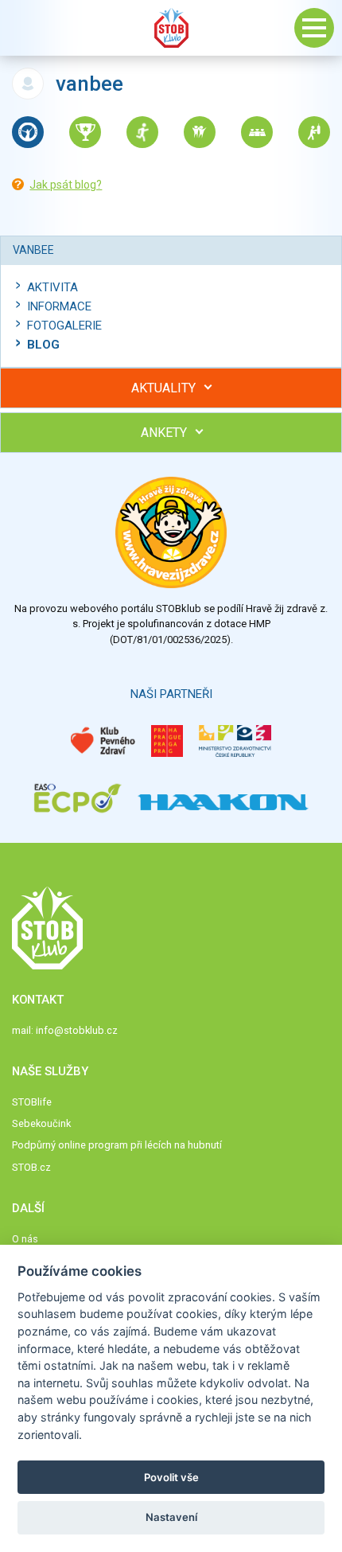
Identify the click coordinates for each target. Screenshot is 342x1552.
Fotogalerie (64, 325)
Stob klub (171, 28)
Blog (43, 344)
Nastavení (171, 1517)
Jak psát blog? (65, 184)
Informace (59, 306)
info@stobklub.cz (77, 1030)
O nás (25, 1239)
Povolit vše (171, 1477)
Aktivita (52, 287)
